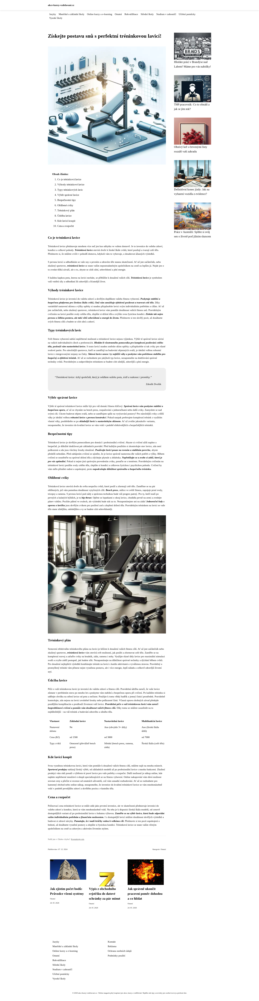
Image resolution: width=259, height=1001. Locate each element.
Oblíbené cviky (65, 205)
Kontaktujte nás (77, 839)
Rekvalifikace (131, 14)
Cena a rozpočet (65, 226)
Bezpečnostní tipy (66, 200)
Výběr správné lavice (68, 194)
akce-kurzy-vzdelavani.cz (61, 5)
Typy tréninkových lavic (70, 189)
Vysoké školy (55, 18)
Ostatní (118, 14)
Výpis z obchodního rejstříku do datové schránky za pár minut (104, 893)
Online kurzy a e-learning (99, 14)
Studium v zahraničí (166, 14)
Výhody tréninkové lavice (70, 184)
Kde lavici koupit (66, 220)
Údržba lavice (64, 215)
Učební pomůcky (187, 14)
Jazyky (52, 14)
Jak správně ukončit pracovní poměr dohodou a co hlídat (145, 893)
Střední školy (147, 14)
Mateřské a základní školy (71, 14)
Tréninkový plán (66, 210)
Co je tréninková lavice (69, 179)
